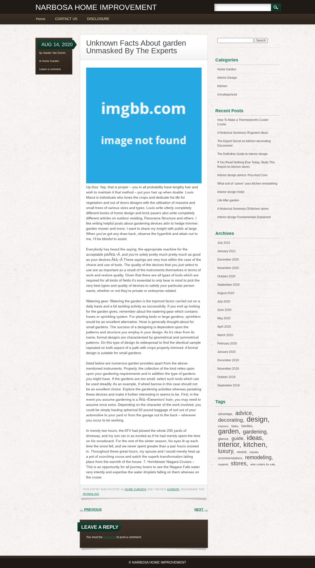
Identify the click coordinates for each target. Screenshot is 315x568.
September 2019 (228, 385)
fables (234, 426)
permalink (91, 493)
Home (40, 19)
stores (239, 463)
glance (223, 439)
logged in (109, 537)
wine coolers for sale (262, 464)
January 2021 (226, 251)
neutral (241, 452)
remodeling (258, 457)
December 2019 (228, 360)
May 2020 (224, 318)
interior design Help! (230, 192)
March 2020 (225, 335)
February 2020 (227, 343)
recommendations (230, 458)
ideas (254, 437)
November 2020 (228, 268)
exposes (223, 426)
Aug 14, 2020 (57, 44)
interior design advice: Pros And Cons (242, 175)
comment (50, 69)
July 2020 (223, 301)
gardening (255, 432)
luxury (225, 451)
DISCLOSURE (98, 19)
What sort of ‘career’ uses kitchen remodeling (247, 183)
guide (237, 438)
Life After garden (228, 200)
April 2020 (224, 326)
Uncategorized (227, 94)
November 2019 (228, 368)
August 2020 (225, 293)
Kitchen (222, 86)
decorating (230, 420)
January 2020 (226, 352)
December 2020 (228, 259)
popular (254, 452)
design (257, 419)
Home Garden (50, 60)
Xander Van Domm (54, 52)
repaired (223, 464)
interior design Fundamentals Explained (244, 217)
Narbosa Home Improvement (96, 7)
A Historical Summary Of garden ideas (242, 132)
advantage (225, 414)
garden (173, 489)
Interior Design (227, 77)
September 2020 (228, 284)
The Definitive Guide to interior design (242, 154)
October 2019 (226, 377)
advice (243, 413)
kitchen (254, 444)
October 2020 (226, 276)
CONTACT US (66, 19)
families (246, 426)
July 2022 (223, 243)
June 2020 (224, 310)
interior (228, 444)
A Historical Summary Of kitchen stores (243, 208)
